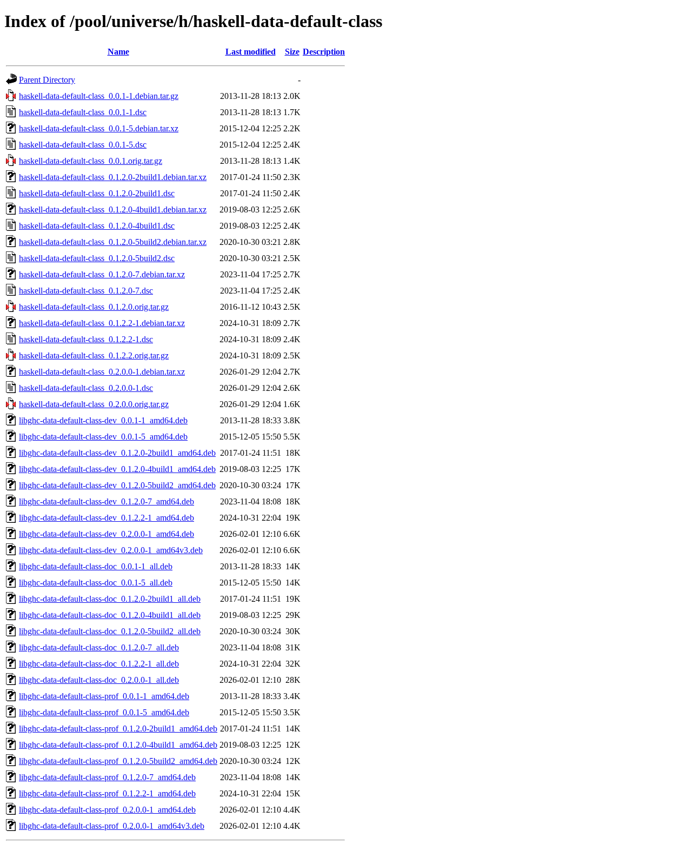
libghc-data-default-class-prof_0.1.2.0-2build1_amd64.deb (118, 728)
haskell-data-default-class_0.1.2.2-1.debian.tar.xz (102, 323)
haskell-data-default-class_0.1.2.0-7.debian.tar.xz (102, 274)
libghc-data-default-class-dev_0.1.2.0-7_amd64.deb (106, 501)
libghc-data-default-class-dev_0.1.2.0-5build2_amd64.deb (117, 485)
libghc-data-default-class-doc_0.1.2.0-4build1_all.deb (110, 615)
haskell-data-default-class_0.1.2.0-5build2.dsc (97, 258)
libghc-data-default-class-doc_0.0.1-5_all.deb (95, 582)
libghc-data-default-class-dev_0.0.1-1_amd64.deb (103, 420)
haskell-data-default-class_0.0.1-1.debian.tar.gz (98, 96)
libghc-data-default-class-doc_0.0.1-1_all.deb (95, 566)
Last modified (250, 51)
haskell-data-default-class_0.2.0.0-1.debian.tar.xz (102, 371)
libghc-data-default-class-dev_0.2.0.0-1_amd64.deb (106, 533)
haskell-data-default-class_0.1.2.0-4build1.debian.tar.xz (113, 209)
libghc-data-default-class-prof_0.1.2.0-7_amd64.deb (107, 777)
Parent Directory (47, 79)
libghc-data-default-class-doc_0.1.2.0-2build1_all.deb (110, 598)
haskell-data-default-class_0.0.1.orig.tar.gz (90, 160)
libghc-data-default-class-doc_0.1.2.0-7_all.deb (99, 647)
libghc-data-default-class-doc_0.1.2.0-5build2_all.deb (110, 631)
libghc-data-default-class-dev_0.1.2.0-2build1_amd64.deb (117, 452)
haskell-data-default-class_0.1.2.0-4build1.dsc (97, 225)
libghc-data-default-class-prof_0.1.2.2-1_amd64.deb (107, 793)
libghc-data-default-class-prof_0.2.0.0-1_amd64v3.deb (111, 825)
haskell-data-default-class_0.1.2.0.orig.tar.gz (94, 306)
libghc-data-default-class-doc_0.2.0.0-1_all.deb (99, 679)
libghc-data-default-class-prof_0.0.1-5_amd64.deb (104, 712)
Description (324, 51)
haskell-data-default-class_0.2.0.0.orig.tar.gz (94, 404)
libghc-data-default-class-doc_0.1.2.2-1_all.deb (99, 663)
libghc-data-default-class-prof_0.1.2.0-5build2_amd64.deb (118, 761)
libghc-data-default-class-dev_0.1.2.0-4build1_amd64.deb (117, 469)
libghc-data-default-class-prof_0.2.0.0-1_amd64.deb (107, 809)
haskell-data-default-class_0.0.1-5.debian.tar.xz (98, 128)
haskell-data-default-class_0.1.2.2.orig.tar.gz (94, 355)
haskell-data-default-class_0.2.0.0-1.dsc (86, 388)
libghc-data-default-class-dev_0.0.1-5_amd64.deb (103, 436)
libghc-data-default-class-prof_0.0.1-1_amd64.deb (104, 696)
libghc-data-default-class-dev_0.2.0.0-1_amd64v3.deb (111, 550)
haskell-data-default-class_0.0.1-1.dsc (83, 112)
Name (118, 51)
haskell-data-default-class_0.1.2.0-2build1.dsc (97, 193)
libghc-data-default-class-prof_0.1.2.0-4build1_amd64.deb (118, 744)
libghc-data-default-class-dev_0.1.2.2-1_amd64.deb (106, 517)
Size (292, 51)
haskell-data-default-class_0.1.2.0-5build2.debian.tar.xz (113, 242)
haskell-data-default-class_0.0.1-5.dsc (83, 144)
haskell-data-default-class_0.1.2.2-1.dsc (86, 339)
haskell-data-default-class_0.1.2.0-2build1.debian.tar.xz (113, 177)
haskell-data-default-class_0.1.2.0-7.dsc (86, 290)
